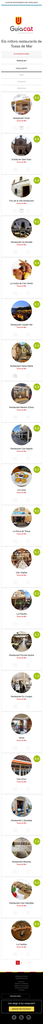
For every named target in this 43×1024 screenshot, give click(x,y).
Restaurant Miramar (21, 862)
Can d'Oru (21, 779)
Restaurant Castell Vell (21, 325)
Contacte (21, 990)
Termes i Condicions (21, 983)
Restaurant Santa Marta (21, 366)
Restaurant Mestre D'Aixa (21, 407)
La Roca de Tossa (21, 531)
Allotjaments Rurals (21, 976)
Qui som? (21, 981)
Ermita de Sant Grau (21, 159)
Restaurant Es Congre (21, 696)
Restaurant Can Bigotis (22, 448)
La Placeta (21, 614)
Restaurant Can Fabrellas (21, 903)
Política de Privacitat (21, 988)
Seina (21, 738)
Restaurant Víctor (21, 118)
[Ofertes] (15, 376)
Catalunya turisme (21, 978)
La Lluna (21, 490)
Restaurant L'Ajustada (21, 820)
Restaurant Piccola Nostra (21, 655)
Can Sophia (21, 572)
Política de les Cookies (21, 986)
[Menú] (21, 128)
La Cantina (21, 944)
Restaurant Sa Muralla (21, 242)
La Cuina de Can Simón (21, 283)
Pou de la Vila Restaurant (21, 201)
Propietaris (15, 996)
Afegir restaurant (21, 1009)
